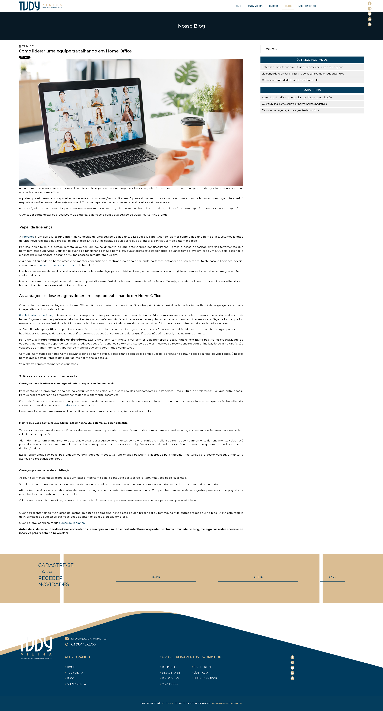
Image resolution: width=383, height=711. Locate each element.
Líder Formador (205, 678)
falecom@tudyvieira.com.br (89, 638)
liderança (28, 236)
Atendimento (307, 6)
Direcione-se (171, 678)
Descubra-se (171, 672)
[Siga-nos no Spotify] (369, 24)
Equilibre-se (203, 667)
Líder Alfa (201, 672)
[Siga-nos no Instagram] (369, 8)
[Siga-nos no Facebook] (369, 3)
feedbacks (69, 405)
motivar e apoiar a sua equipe (57, 265)
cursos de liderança (72, 522)
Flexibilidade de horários (35, 315)
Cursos (274, 6)
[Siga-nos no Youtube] (369, 14)
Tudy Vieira (255, 6)
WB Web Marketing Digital (227, 703)
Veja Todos (170, 684)
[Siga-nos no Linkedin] (369, 19)
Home (237, 6)
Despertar (169, 667)
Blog (288, 6)
